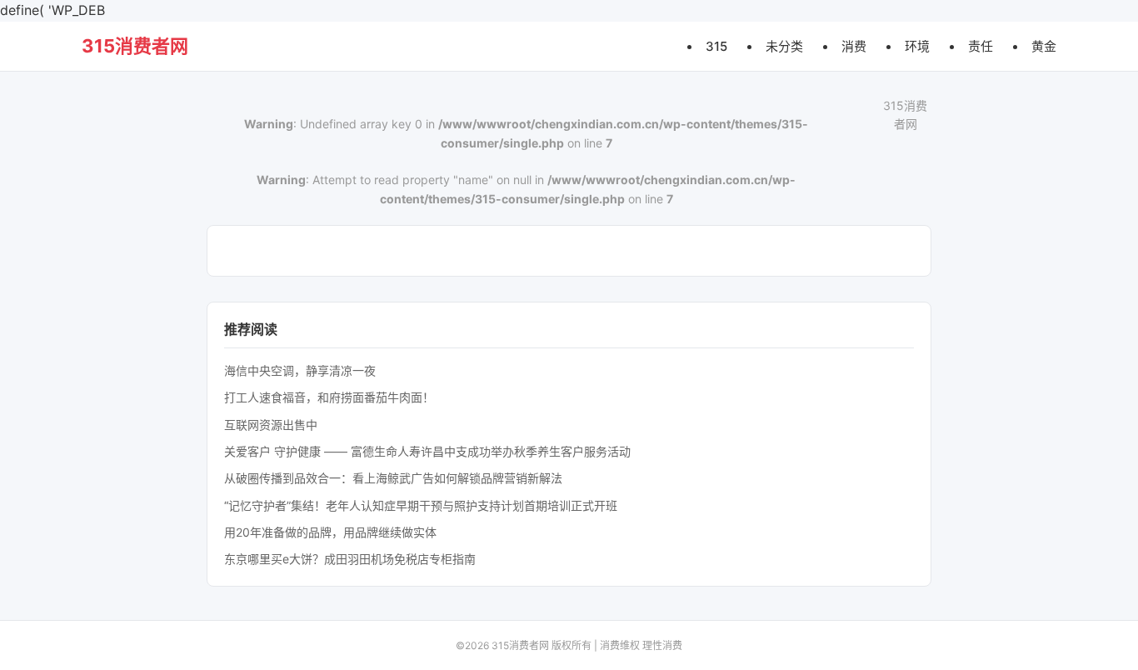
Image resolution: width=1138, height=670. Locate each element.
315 (716, 45)
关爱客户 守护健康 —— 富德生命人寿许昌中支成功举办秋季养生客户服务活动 (427, 451)
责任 (980, 45)
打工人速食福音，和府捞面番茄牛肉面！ (329, 397)
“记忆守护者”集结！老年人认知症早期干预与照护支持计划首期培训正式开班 (420, 505)
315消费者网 (135, 46)
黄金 (1043, 45)
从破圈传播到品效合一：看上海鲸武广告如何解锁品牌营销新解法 (393, 478)
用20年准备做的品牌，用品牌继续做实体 (330, 532)
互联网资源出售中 (270, 425)
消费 (853, 45)
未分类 (784, 45)
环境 (917, 45)
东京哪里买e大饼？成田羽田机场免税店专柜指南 (350, 559)
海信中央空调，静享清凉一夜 (300, 370)
